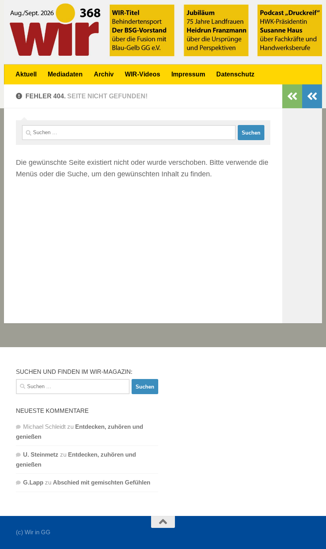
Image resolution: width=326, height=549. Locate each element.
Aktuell (26, 74)
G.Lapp (33, 482)
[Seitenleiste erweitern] (312, 96)
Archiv (104, 74)
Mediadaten (65, 74)
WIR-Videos (142, 74)
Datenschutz (235, 74)
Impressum (188, 74)
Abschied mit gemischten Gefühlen (101, 482)
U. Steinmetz (40, 454)
